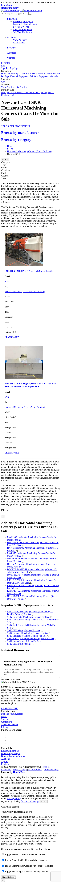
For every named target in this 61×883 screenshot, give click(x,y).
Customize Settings (30, 801)
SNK (7, 281)
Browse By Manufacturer (25, 24)
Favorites (5, 63)
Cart (3, 81)
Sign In (4, 68)
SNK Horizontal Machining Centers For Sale (28, 617)
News (51, 92)
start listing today (10, 8)
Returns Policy (35, 769)
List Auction (19, 42)
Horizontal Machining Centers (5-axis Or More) (29, 151)
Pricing (44, 92)
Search (10, 148)
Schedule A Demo (31, 92)
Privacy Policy (20, 769)
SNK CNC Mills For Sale (19, 644)
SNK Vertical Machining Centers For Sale (26, 635)
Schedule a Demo (9, 724)
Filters (5, 159)
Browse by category (16, 140)
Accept (43, 801)
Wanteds (11, 58)
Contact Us (6, 722)
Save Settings (8, 877)
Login (12, 95)
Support (5, 719)
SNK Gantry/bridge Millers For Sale (24, 641)
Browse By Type (21, 27)
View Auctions (20, 40)
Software (11, 47)
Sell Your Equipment (22, 32)
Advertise (11, 52)
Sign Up (13, 68)
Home (4, 73)
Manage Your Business (12, 92)
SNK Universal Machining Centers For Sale (27, 633)
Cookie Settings (51, 769)
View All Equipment (22, 29)
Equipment (12, 18)
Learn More (6, 5)
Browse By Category (23, 21)
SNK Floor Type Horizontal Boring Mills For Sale (30, 638)
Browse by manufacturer (20, 133)
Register (5, 95)
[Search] (30, 14)
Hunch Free (19, 772)
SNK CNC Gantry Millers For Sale (23, 630)
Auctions (11, 37)
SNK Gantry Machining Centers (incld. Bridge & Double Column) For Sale (30, 613)
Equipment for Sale (10, 750)
